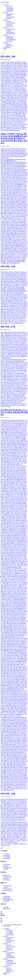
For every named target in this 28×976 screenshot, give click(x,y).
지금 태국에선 (9, 14)
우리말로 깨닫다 (10, 29)
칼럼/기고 (5, 27)
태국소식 (5, 12)
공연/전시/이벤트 (10, 23)
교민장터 (8, 44)
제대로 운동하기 (10, 32)
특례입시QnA (9, 38)
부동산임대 (9, 24)
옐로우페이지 (9, 45)
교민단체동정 (9, 9)
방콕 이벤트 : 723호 (8, 326)
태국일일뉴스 (9, 8)
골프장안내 (9, 21)
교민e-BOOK (6, 47)
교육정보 (5, 35)
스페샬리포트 (9, 11)
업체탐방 (8, 15)
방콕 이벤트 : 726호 (8, 56)
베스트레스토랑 (10, 17)
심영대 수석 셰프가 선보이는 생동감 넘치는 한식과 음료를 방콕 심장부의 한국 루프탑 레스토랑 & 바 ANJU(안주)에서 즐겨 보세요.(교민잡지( (14, 138)
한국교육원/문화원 (11, 39)
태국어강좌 (9, 41)
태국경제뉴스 (9, 26)
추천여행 (8, 18)
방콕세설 (8, 30)
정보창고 (5, 20)
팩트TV (5, 48)
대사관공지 (9, 6)
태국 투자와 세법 (10, 33)
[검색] (14, 52)
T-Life (8, 926)
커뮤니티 (5, 42)
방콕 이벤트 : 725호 (8, 266)
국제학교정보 (9, 36)
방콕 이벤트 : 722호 (8, 793)
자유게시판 (9, 969)
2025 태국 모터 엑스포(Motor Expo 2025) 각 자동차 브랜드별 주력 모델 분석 (14, 412)
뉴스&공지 (6, 4)
